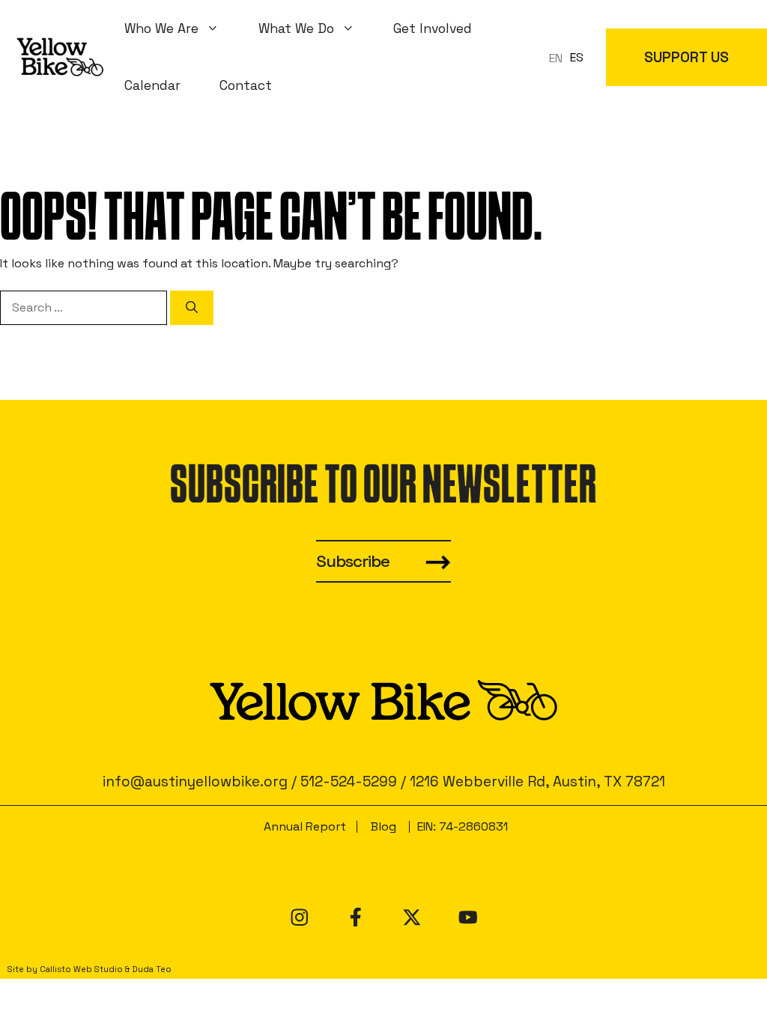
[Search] (191, 308)
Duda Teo (152, 969)
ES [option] (576, 57)
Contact (245, 85)
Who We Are (161, 28)
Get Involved (432, 28)
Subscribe (352, 561)
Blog (383, 826)
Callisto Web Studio (81, 969)
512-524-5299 (348, 781)
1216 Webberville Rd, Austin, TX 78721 (537, 781)
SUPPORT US (686, 57)
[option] (577, 58)
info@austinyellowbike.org (195, 781)
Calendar (152, 85)
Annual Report (305, 826)
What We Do (296, 28)
